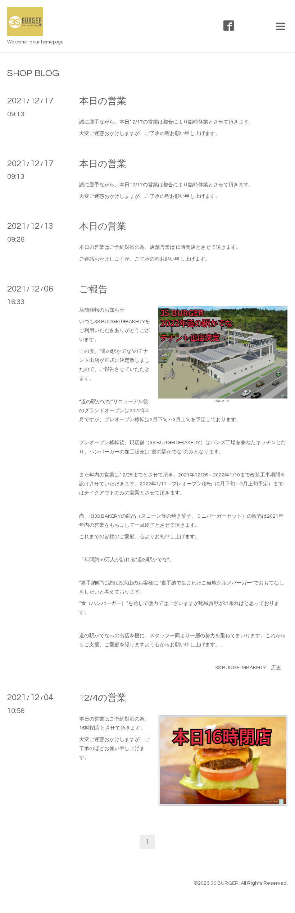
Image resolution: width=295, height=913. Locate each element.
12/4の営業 (102, 698)
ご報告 (93, 289)
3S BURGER (224, 883)
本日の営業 (102, 101)
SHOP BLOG (33, 73)
